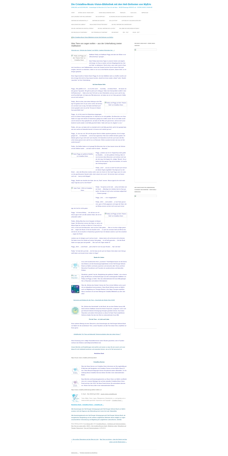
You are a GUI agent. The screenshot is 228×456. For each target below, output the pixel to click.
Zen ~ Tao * (126, 32)
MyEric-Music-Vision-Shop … (86, 12)
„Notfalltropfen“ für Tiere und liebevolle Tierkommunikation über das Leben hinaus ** (97, 334)
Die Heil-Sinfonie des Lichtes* (106, 28)
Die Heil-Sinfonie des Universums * (122, 24)
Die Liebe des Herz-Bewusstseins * (129, 28)
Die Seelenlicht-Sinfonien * (79, 32)
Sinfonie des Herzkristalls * (79, 20)
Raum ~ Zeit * (136, 32)
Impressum (145, 12)
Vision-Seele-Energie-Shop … (107, 12)
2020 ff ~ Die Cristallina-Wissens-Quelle (96, 426)
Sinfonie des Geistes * (98, 20)
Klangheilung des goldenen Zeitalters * (121, 16)
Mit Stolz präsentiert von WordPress (88, 452)
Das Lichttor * (113, 20)
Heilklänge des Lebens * (78, 24)
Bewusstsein (79, 428)
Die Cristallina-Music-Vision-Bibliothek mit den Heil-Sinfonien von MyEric (111, 4)
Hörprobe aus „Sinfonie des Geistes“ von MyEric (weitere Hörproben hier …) (93, 50)
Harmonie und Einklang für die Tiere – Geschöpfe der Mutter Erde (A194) (94, 300)
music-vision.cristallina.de (109, 394)
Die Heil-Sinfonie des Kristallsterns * (82, 28)
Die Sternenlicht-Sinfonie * (99, 32)
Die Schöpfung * (100, 16)
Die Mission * (115, 32)
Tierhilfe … (123, 12)
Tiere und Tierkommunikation (91, 428)
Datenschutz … (75, 452)
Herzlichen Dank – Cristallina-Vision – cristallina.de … (87, 404)
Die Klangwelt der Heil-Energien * (81, 16)
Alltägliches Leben (112, 426)
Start (73, 12)
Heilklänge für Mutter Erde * (99, 24)
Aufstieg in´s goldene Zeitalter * (131, 20)
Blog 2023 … (134, 12)
